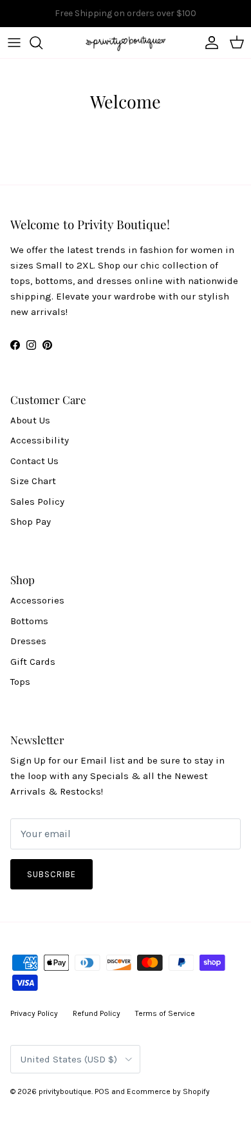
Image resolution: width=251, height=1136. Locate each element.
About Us (30, 420)
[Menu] (14, 42)
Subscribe (51, 874)
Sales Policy (37, 501)
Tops (20, 681)
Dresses (28, 641)
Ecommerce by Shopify (168, 1091)
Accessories (37, 600)
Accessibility (39, 440)
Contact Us (34, 461)
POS (102, 1091)
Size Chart (33, 481)
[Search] (42, 42)
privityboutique (65, 1091)
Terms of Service (165, 1013)
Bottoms (29, 621)
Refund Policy (96, 1013)
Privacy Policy (34, 1013)
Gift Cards (32, 661)
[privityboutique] (125, 43)
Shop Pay (30, 521)
